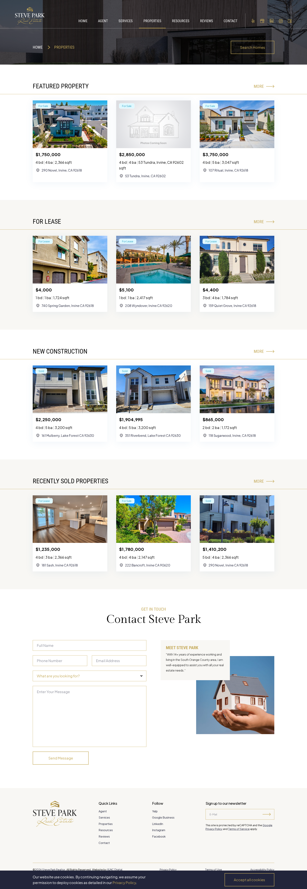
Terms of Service (239, 828)
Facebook (159, 836)
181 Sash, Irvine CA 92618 (60, 565)
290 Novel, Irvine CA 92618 (228, 565)
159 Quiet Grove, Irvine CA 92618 (232, 306)
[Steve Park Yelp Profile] (253, 21)
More (259, 86)
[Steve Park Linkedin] (271, 21)
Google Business (163, 817)
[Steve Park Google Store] (262, 21)
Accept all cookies (249, 879)
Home (37, 47)
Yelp (155, 811)
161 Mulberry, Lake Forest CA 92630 (68, 435)
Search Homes (252, 47)
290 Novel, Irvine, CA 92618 (62, 170)
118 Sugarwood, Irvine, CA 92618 (232, 435)
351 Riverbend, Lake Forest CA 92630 (153, 435)
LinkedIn (157, 824)
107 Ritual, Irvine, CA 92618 (228, 170)
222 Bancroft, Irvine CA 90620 (147, 565)
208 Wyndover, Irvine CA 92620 (148, 306)
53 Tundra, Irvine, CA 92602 (145, 176)
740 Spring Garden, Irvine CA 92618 (68, 306)
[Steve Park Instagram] (281, 21)
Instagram (158, 830)
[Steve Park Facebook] (290, 21)
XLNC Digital (114, 869)
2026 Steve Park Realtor (50, 869)
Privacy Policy (124, 882)
